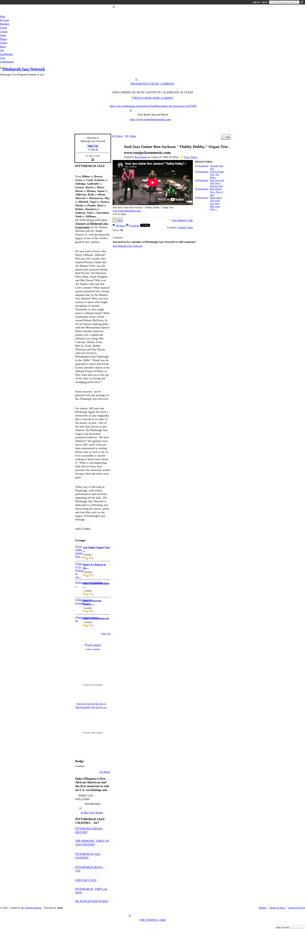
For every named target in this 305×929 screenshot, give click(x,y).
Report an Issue (277, 907)
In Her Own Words (92, 812)
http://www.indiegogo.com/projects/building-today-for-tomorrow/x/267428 (153, 106)
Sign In (264, 2)
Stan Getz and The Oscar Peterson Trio (217, 183)
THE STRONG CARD (152, 920)
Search (302, 2)
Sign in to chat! (282, 927)
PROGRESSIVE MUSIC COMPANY (152, 83)
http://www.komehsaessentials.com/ (150, 119)
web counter (93, 649)
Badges (262, 907)
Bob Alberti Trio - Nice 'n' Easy (217, 191)
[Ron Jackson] (118, 152)
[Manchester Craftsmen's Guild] (75, 533)
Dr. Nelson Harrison (31, 907)
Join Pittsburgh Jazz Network (127, 246)
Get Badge (104, 772)
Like (119, 219)
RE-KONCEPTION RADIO (91, 901)
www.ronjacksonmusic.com (127, 210)
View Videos (190, 157)
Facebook (134, 225)
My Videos (130, 136)
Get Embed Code (182, 220)
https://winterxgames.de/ (96, 618)
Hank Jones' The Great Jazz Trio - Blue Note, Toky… (216, 203)
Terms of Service (296, 907)
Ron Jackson (141, 157)
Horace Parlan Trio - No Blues (217, 174)
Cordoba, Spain (185, 227)
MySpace (120, 225)
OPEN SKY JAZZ (86, 880)
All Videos (117, 136)
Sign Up (256, 2)
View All (105, 633)
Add (227, 137)
